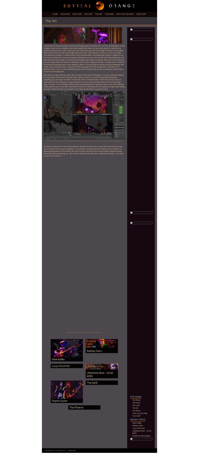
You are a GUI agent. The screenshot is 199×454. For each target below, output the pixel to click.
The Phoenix (76, 407)
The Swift (92, 382)
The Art (98, 14)
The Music (109, 14)
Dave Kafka (58, 359)
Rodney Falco (94, 351)
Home (55, 14)
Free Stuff (141, 14)
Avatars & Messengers (141, 436)
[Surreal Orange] (99, 1)
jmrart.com (72, 450)
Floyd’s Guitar (60, 400)
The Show (65, 14)
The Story (77, 14)
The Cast (88, 14)
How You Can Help (125, 14)
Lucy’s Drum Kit (61, 366)
